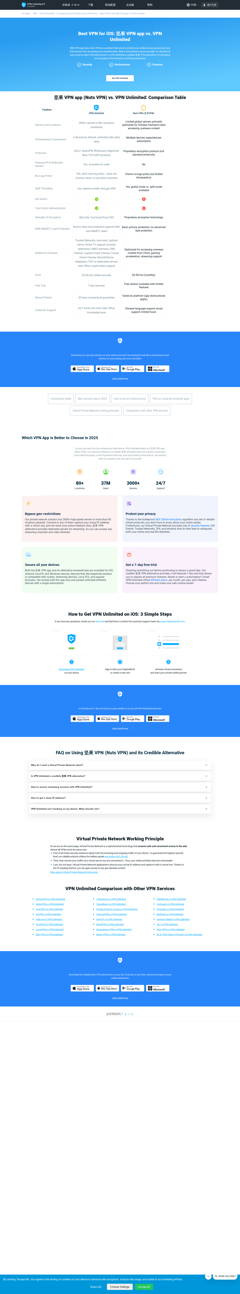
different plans (159, 580)
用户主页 (211, 5)
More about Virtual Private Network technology (74, 872)
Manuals (99, 621)
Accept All (144, 1287)
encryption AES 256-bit (116, 856)
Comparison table (61, 398)
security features (200, 525)
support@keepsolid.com (172, 621)
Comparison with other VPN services (147, 410)
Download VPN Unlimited (71, 669)
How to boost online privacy (130, 398)
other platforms (120, 378)
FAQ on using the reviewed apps (171, 398)
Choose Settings (119, 1287)
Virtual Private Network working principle (95, 410)
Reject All (95, 1287)
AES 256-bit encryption (168, 519)
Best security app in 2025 (92, 398)
